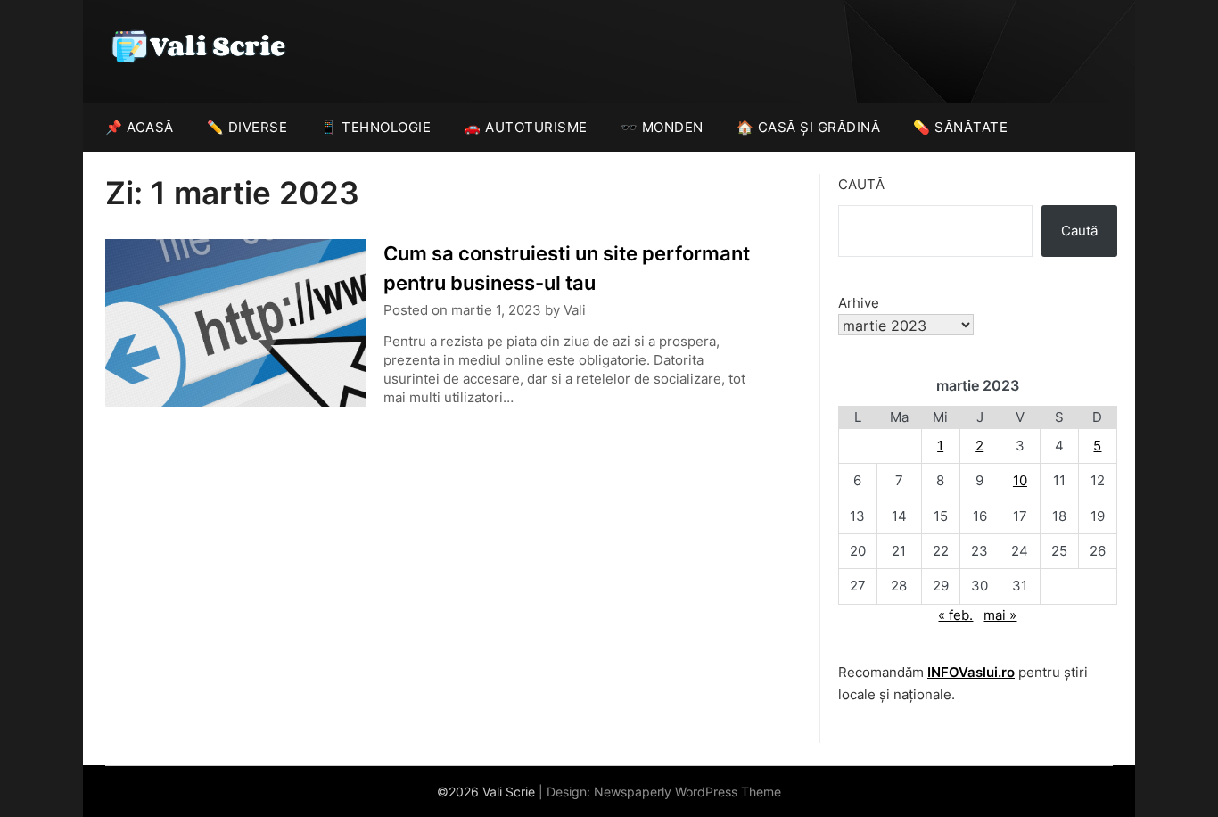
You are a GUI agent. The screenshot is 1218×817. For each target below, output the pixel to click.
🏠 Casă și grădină (809, 127)
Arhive (858, 302)
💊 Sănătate (960, 127)
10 (1020, 480)
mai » (999, 615)
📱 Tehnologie (375, 127)
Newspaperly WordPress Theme (687, 791)
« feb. (955, 615)
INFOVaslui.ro (971, 672)
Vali (575, 309)
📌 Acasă (139, 127)
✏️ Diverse (247, 127)
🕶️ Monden (662, 127)
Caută (861, 184)
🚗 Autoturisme (526, 127)
